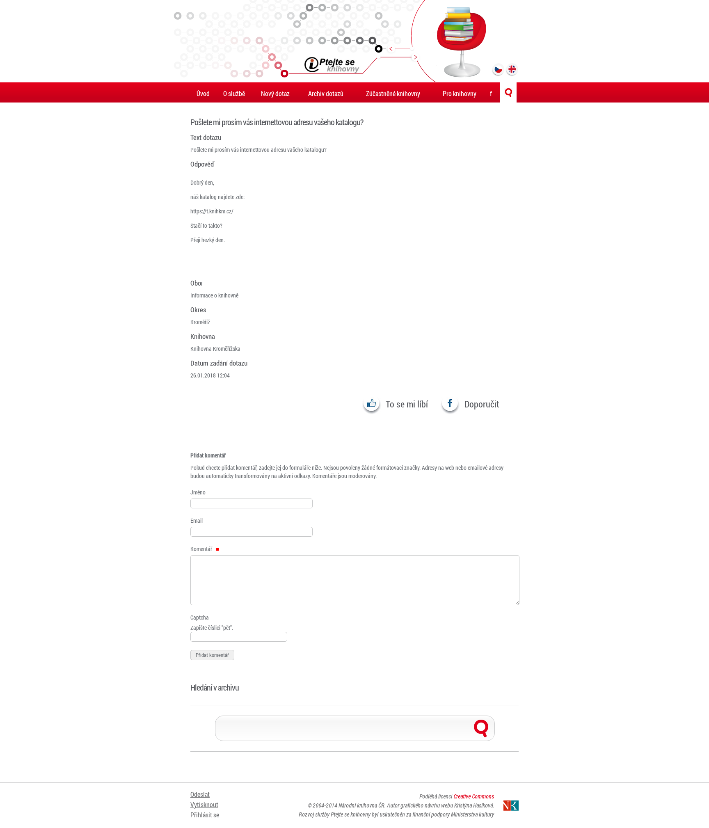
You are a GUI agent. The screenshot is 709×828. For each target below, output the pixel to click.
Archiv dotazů (325, 93)
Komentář (201, 549)
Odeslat (200, 794)
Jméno (198, 492)
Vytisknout (204, 804)
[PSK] (354, 41)
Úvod (203, 93)
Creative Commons (473, 796)
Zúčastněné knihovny (393, 93)
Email (196, 520)
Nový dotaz (275, 93)
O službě (234, 93)
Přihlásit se (204, 814)
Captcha (199, 617)
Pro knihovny (459, 93)
